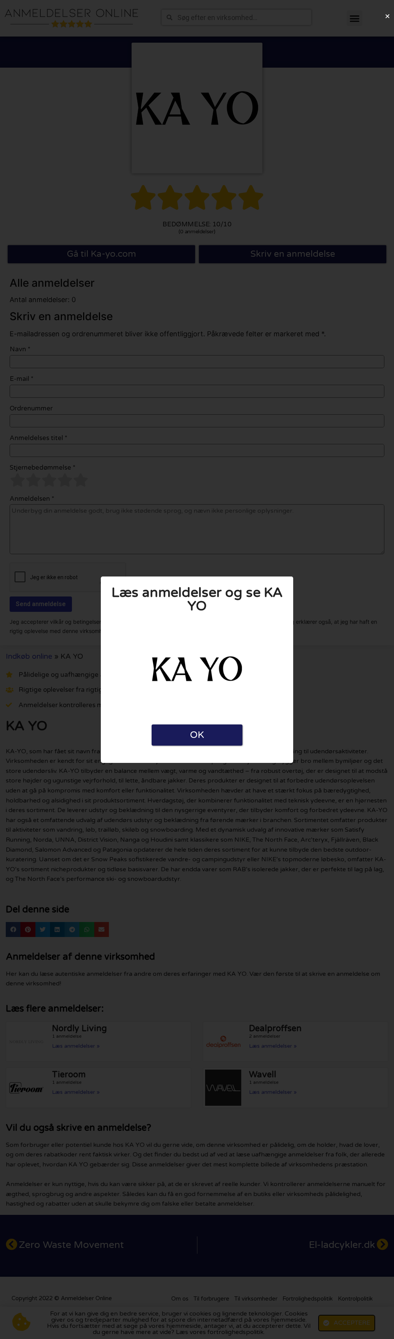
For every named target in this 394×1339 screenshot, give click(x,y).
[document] (197, 669)
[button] (387, 16)
